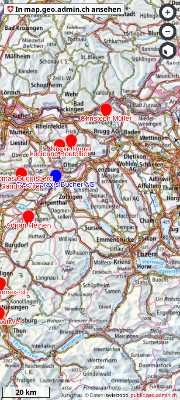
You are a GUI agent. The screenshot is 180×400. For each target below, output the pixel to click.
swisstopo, (118, 395)
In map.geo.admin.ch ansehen (68, 9)
